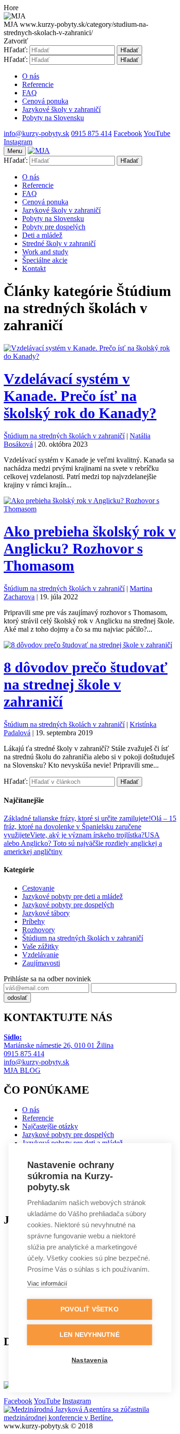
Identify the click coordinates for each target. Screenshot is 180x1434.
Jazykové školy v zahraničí (61, 109)
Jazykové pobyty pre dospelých (68, 905)
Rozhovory (38, 930)
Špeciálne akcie (44, 260)
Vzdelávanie (40, 955)
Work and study (45, 252)
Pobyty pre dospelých (53, 227)
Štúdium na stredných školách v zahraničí (64, 436)
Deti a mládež (42, 235)
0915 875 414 (24, 1054)
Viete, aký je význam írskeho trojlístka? (87, 835)
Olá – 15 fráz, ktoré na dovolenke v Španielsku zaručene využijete (90, 826)
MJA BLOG (22, 1070)
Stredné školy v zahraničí (59, 243)
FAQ (29, 93)
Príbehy (33, 921)
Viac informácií (47, 1283)
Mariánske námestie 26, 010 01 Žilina (59, 1045)
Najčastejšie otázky (50, 1126)
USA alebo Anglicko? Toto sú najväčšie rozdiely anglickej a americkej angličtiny (83, 843)
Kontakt (34, 268)
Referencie (38, 84)
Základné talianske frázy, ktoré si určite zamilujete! (77, 818)
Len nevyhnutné (90, 1334)
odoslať (17, 997)
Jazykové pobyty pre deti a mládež (72, 896)
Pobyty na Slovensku (53, 118)
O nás (30, 76)
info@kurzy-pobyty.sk (36, 1062)
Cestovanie (38, 888)
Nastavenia (90, 1360)
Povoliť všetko (89, 1309)
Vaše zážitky (40, 946)
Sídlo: (13, 1037)
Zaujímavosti (41, 963)
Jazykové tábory (46, 913)
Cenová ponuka (45, 101)
